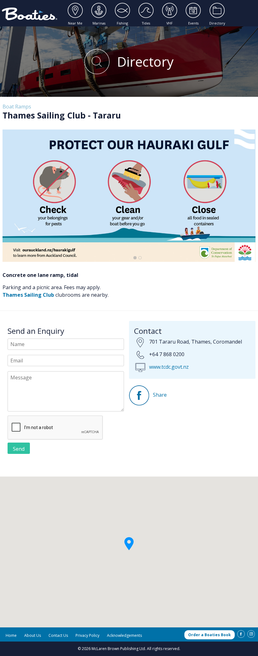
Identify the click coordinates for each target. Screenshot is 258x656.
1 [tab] (135, 257)
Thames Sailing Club (28, 294)
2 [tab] (140, 257)
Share (159, 394)
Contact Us (58, 635)
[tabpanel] (129, 196)
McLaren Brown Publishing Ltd (118, 648)
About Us (32, 635)
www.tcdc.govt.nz (169, 366)
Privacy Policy (87, 635)
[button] (129, 544)
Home (11, 635)
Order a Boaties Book (209, 634)
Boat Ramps (17, 106)
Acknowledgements (124, 635)
